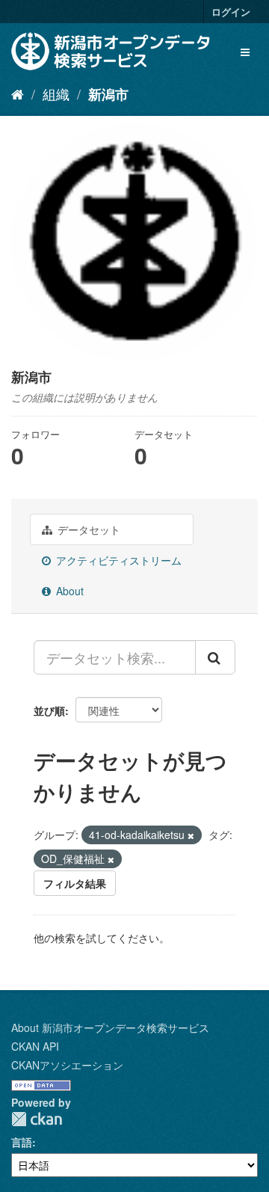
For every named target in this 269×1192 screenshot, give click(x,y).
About (68, 590)
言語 (21, 1141)
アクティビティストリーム (117, 560)
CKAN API (35, 1046)
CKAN (36, 1119)
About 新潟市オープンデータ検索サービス (110, 1027)
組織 (56, 93)
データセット (87, 529)
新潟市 (108, 94)
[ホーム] (17, 93)
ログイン (230, 11)
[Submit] (215, 657)
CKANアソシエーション (67, 1064)
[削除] (191, 835)
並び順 (49, 710)
